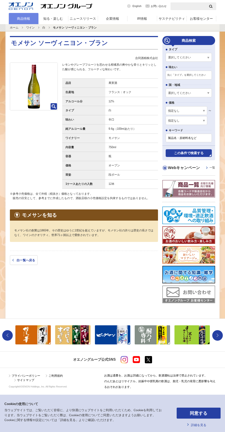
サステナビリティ (172, 18)
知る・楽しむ (53, 18)
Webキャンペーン (191, 168)
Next (217, 335)
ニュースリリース (83, 18)
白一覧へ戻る (26, 260)
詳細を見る (198, 425)
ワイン (30, 27)
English (137, 6)
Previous (7, 335)
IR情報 (142, 18)
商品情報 (23, 18)
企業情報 (112, 18)
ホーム (14, 27)
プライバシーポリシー (26, 375)
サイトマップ (25, 380)
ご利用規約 (56, 375)
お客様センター (201, 18)
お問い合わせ (159, 6)
